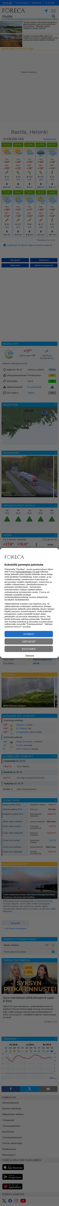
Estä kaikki (29, 649)
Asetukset (29, 641)
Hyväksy (28, 634)
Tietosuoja (29, 655)
